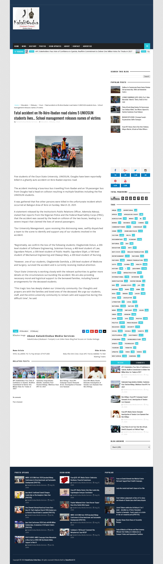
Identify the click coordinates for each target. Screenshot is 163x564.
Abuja (114, 210)
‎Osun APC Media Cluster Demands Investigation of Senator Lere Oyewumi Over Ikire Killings (93, 384)
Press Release (132, 323)
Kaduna (115, 289)
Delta (128, 235)
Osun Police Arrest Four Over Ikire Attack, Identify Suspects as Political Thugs (134, 427)
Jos (139, 285)
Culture (115, 235)
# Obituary (34, 331)
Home (16, 46)
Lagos (137, 293)
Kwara (125, 293)
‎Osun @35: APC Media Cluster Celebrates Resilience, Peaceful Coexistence (84, 478)
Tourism (115, 348)
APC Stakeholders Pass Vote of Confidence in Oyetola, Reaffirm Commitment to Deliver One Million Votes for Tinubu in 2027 (71, 51)
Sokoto (141, 331)
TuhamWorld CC (70, 560)
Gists (114, 264)
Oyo (126, 318)
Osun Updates (55, 46)
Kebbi (138, 289)
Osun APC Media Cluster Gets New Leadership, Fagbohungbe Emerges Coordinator (85, 491)
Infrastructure (130, 273)
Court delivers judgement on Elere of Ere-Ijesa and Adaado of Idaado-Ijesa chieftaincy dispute (131, 499)
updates (115, 352)
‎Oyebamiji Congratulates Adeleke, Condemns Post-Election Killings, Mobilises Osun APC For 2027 (48, 384)
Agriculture (117, 218)
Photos (42, 46)
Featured (135, 256)
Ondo (114, 314)
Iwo (113, 285)
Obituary (34, 105)
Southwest (133, 335)
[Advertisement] (106, 24)
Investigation (117, 281)
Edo (127, 243)
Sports (114, 343)
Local (129, 302)
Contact (76, 46)
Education (24, 105)
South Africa (117, 335)
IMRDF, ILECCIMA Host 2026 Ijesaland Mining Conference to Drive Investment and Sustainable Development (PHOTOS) (40, 480)
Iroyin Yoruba (135, 281)
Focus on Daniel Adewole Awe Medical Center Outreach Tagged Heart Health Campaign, (130, 479)
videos (139, 352)
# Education (24, 331)
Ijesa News (136, 268)
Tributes (128, 348)
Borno (114, 223)
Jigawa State (126, 285)
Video (128, 352)
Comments (140, 362)
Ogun (141, 310)
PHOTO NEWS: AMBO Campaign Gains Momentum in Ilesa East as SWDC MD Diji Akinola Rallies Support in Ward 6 (40, 540)
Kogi (113, 293)
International (117, 277)
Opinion (127, 314)
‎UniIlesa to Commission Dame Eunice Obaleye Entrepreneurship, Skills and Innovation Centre (136, 89)
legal (114, 298)
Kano (127, 289)
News (24, 46)
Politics (115, 323)
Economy (132, 239)
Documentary (117, 239)
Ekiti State (116, 252)
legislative (127, 298)
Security (130, 327)
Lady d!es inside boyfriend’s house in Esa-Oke (130, 488)
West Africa (116, 356)
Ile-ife (114, 273)
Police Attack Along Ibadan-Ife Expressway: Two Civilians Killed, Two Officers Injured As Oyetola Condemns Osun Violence (135, 109)
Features (115, 260)
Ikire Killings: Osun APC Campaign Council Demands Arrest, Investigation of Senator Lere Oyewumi (71, 384)
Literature (116, 302)
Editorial (115, 243)
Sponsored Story (134, 339)
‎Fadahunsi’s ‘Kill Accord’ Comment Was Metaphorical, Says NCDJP (83, 531)
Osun (131, 51)
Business (127, 223)
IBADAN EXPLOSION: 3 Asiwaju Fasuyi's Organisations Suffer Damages (134, 118)
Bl (141, 218)
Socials (128, 331)
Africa (114, 214)
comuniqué (137, 227)
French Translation (135, 260)
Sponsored (116, 339)
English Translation (135, 252)
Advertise (87, 46)
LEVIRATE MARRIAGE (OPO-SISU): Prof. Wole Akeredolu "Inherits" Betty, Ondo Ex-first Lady (136, 99)
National (115, 306)
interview (135, 277)
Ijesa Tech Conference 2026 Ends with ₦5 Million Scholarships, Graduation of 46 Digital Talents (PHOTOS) (40, 525)
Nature (131, 306)
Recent (121, 362)
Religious (115, 327)
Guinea (127, 264)
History (32, 46)
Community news (118, 227)
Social (114, 331)
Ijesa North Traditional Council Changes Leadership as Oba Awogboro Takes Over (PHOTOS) (38, 495)
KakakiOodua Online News (33, 560)
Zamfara (132, 356)
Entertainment (118, 256)
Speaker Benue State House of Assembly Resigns (129, 521)
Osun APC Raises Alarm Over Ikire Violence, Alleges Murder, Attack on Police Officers (135, 127)
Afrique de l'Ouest (131, 214)
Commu (141, 223)
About (67, 46)
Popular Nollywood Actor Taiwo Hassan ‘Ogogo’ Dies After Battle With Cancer (85, 503)
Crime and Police (130, 231)
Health (139, 264)
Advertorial (128, 210)
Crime (114, 231)
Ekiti (130, 248)
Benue (131, 218)
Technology (129, 343)
